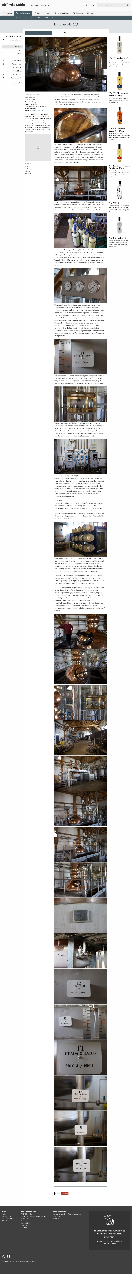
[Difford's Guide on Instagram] (4, 1257)
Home (55, 1190)
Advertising (25, 1218)
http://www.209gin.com (36, 110)
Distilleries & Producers (66, 1190)
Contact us (24, 1225)
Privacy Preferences (8, 1218)
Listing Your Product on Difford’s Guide (33, 1216)
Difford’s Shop (6, 1221)
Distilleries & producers (13, 36)
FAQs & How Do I (27, 1214)
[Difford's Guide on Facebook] (9, 1257)
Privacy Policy (57, 1216)
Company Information (28, 1221)
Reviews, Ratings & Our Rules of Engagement (67, 1214)
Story (19, 50)
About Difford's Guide (28, 1211)
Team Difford (25, 1223)
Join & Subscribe (7, 1216)
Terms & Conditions (59, 1211)
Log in (4, 1214)
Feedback (24, 1228)
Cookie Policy (57, 1218)
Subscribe (65, 1193)
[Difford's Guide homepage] (13, 5)
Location (18, 54)
